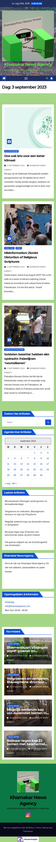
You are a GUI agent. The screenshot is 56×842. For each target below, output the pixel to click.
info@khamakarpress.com (17, 606)
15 (34, 464)
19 (15, 469)
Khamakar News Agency (28, 64)
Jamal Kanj (9, 248)
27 (21, 475)
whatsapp (9, 602)
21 (28, 469)
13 (21, 464)
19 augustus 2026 (18, 687)
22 (34, 469)
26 (15, 475)
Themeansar (28, 831)
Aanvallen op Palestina (14, 349)
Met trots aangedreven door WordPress (19, 828)
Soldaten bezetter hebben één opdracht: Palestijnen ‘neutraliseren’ (26, 358)
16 (41, 464)
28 (28, 475)
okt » (14, 483)
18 (8, 469)
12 (15, 464)
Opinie (18, 248)
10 (47, 458)
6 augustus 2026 (18, 749)
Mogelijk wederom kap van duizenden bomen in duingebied (26, 713)
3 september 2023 (16, 166)
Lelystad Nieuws (11, 151)
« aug (7, 483)
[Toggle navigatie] (26, 78)
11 (8, 464)
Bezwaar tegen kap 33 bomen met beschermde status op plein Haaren (27, 744)
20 (21, 469)
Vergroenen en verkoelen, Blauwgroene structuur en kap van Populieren (28, 682)
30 (41, 475)
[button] (47, 78)
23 (41, 469)
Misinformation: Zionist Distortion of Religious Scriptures (21, 257)
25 (8, 475)
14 (28, 464)
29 (34, 475)
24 (47, 469)
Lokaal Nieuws (13, 644)
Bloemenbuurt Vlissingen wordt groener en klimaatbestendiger (27, 651)
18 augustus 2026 (18, 718)
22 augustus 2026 (18, 656)
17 (47, 464)
